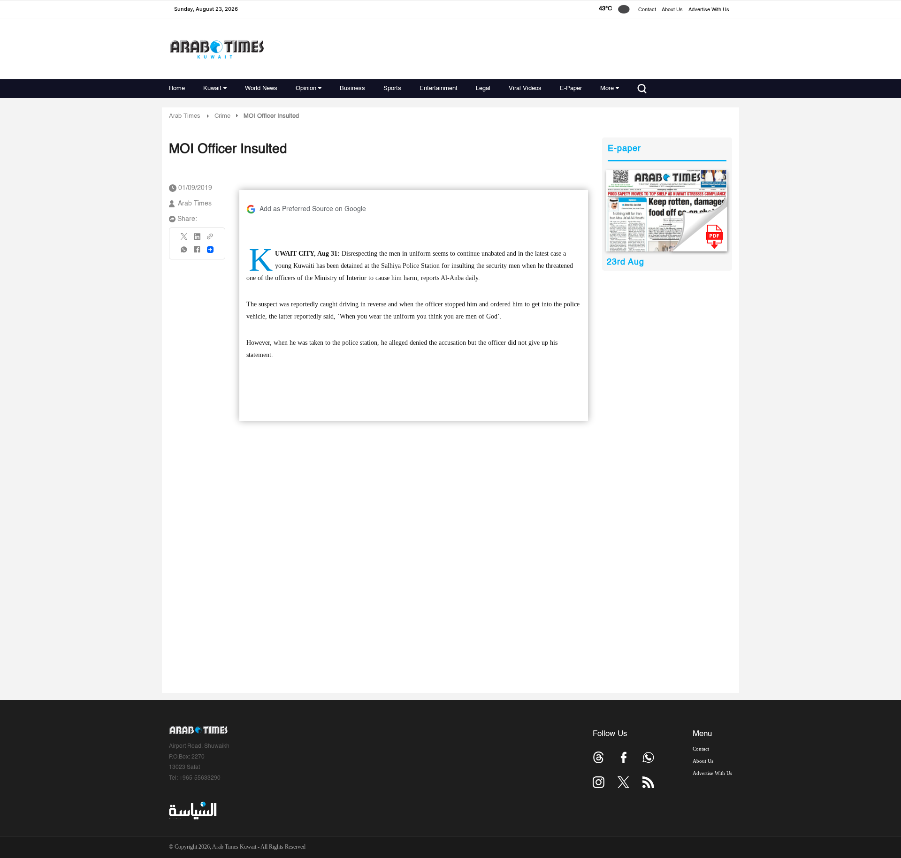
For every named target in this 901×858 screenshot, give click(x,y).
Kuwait (212, 88)
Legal (483, 88)
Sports (392, 88)
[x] (623, 782)
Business (352, 88)
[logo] (216, 49)
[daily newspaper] (667, 210)
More (607, 88)
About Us (672, 10)
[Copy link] (210, 239)
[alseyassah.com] (192, 810)
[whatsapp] (184, 252)
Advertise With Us (708, 10)
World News (261, 88)
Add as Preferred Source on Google (313, 209)
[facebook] (197, 252)
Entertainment (439, 88)
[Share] (210, 249)
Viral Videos (525, 88)
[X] (184, 239)
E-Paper (571, 88)
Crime (222, 116)
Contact (647, 10)
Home (177, 88)
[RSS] (648, 782)
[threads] (598, 757)
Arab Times (184, 116)
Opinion (306, 88)
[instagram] (598, 782)
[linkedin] (197, 239)
